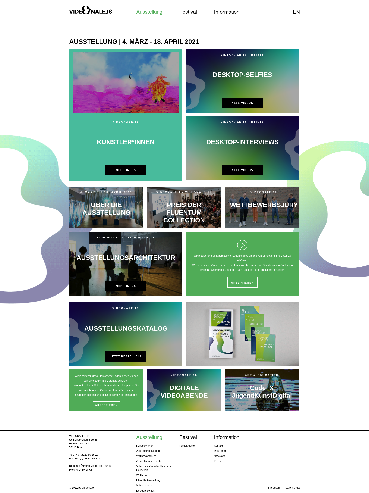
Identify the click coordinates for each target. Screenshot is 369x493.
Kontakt (218, 445)
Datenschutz (292, 487)
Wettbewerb (143, 475)
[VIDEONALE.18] (95, 10)
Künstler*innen (145, 445)
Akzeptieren (242, 282)
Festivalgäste (187, 445)
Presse (218, 461)
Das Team (220, 450)
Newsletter (220, 456)
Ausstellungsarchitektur (149, 461)
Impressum (274, 487)
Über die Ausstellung (148, 480)
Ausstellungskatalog (148, 450)
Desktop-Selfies (145, 490)
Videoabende (144, 485)
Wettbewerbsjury (146, 456)
